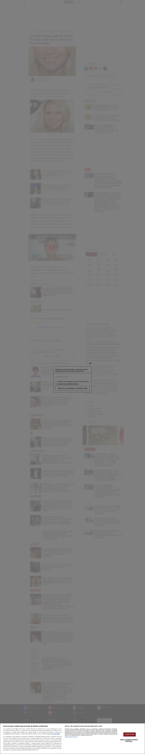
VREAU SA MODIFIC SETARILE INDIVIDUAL (129, 740)
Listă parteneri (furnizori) (71, 736)
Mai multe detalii (56, 733)
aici (15, 744)
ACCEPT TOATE (129, 734)
